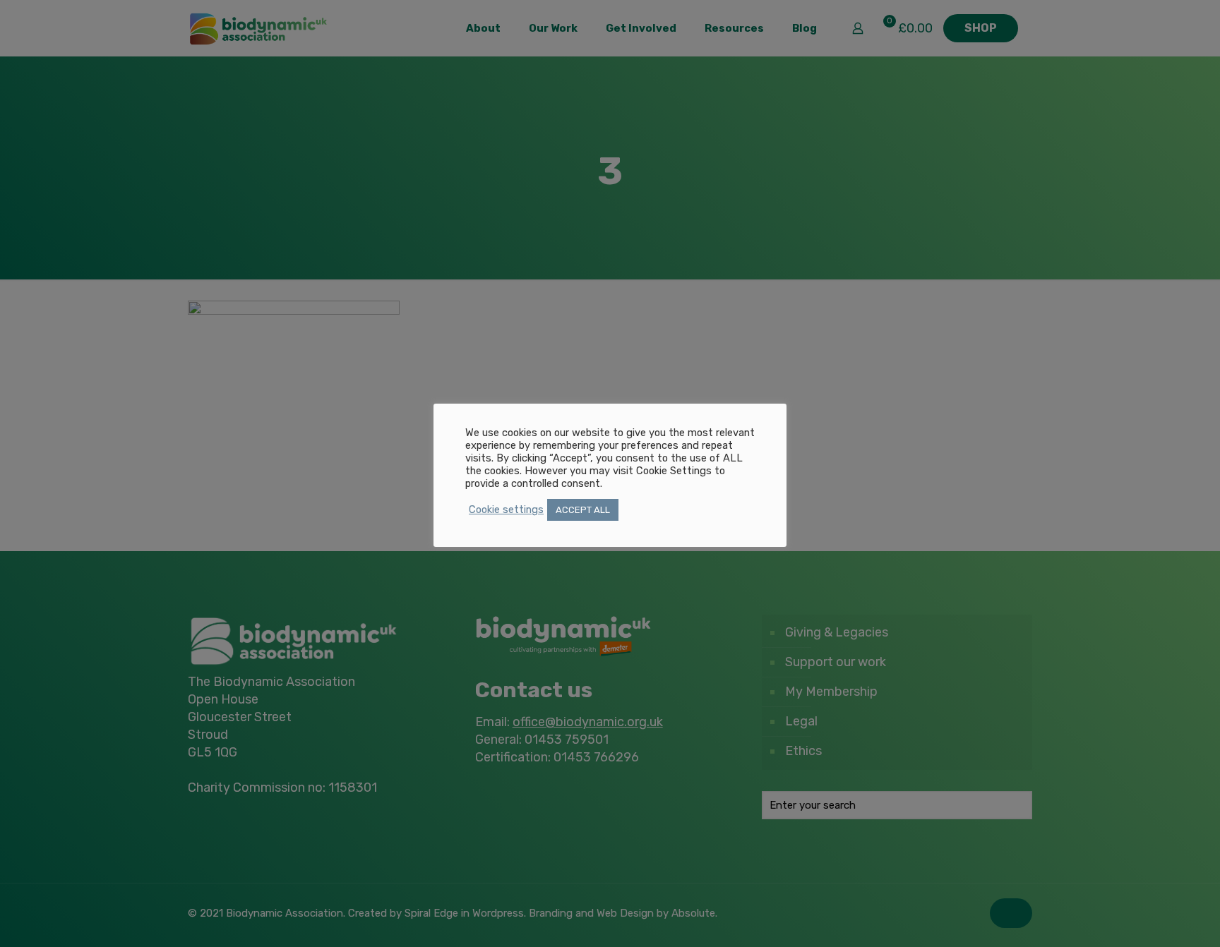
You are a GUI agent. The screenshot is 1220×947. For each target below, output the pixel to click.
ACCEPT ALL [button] (583, 510)
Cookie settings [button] (506, 509)
